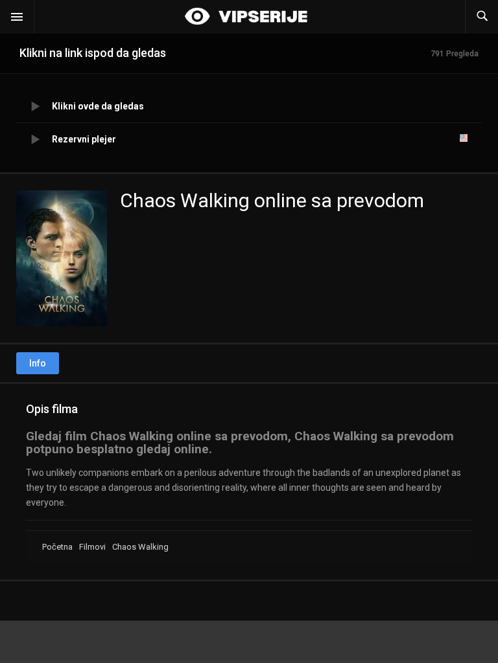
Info (37, 363)
